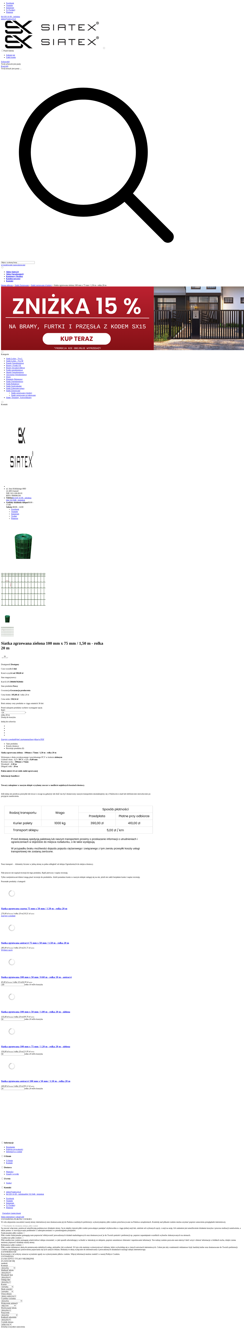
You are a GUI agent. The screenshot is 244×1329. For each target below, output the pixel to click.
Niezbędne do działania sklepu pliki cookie (21, 1226)
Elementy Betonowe (14, 379)
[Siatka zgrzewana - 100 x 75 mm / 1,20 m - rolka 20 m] (23, 611)
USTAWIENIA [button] (7, 1256)
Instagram (10, 8)
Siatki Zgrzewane (13, 391)
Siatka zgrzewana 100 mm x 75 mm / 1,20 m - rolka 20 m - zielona (35, 1046)
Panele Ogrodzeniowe (15, 363)
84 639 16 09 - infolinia (10, 17)
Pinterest (9, 12)
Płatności (9, 1172)
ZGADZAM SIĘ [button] (8, 1261)
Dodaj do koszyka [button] (8, 717)
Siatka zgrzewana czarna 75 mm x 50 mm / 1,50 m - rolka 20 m (34, 908)
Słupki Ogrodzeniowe (15, 372)
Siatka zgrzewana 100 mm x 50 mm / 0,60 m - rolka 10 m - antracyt (36, 977)
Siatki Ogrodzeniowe (14, 381)
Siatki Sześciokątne (14, 386)
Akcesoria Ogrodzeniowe (16, 375)
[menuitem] (99, 272)
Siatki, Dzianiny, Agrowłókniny (19, 397)
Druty (8, 377)
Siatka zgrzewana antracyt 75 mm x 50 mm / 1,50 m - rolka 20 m (35, 943)
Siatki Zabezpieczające (15, 388)
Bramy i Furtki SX (13, 365)
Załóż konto (11, 57)
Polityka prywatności (14, 1149)
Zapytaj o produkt (8, 739)
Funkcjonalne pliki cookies (12, 1233)
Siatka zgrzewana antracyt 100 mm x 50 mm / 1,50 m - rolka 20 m (35, 1081)
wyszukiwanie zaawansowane (13, 265)
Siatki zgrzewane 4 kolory (21, 393)
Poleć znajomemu (22, 739)
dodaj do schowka (8, 722)
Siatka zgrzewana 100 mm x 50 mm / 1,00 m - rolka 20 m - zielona (35, 1011)
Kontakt (4, 404)
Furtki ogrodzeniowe (14, 370)
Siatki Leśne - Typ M (14, 361)
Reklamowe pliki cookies (11, 1245)
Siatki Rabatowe (12, 384)
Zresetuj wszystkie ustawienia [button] (13, 1327)
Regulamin (10, 1147)
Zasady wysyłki (12, 1174)
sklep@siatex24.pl (8, 19)
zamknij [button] (4, 1263)
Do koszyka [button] (38, 984)
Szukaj (9, 1183)
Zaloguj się (10, 55)
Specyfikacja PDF (37, 739)
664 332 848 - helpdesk (15, 500)
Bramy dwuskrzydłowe (15, 368)
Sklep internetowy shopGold (12, 1217)
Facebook (10, 3)
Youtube (9, 5)
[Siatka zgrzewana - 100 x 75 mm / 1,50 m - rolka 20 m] (23, 565)
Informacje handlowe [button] (10, 776)
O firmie (9, 1160)
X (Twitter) (10, 10)
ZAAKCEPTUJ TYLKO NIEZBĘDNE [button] (17, 1259)
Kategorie (5, 354)
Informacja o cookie (14, 1152)
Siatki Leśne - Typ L (14, 359)
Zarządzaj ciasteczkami (11, 1213)
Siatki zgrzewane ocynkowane (23, 395)
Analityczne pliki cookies (11, 1238)
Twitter (14, 516)
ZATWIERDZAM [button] (8, 1252)
